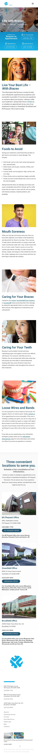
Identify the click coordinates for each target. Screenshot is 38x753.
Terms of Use (11, 752)
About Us (6, 712)
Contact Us (7, 726)
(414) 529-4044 (10, 47)
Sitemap (18, 749)
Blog (5, 724)
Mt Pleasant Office (11, 530)
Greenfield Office (11, 581)
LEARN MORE (8, 744)
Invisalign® (7, 303)
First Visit (6, 717)
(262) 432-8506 (27, 47)
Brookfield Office (11, 634)
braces (14, 300)
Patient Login (7, 722)
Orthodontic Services (9, 714)
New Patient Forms (9, 719)
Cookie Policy (25, 749)
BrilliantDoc (26, 752)
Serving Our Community (11, 729)
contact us (30, 102)
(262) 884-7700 (27, 38)
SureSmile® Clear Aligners (26, 300)
